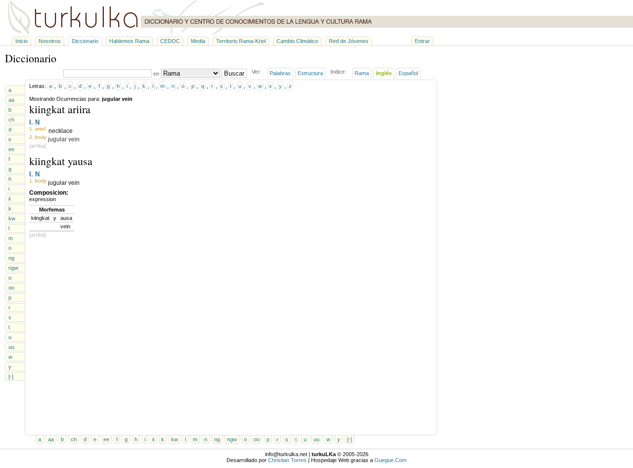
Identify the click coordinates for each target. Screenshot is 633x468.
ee (11, 149)
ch (11, 120)
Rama (362, 73)
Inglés (384, 73)
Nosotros (50, 41)
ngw (13, 268)
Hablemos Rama (129, 41)
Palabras (280, 73)
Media (198, 41)
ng (11, 258)
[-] (10, 377)
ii (9, 199)
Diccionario (85, 41)
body (40, 137)
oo (11, 288)
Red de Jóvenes (348, 41)
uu (11, 347)
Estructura (310, 73)
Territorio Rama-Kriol (241, 41)
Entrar (422, 41)
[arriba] (37, 146)
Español (408, 73)
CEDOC (170, 41)
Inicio (21, 41)
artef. (41, 128)
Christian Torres (287, 460)
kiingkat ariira (59, 109)
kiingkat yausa (60, 161)
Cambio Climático (297, 41)
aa (11, 100)
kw (11, 218)
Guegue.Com (390, 460)
